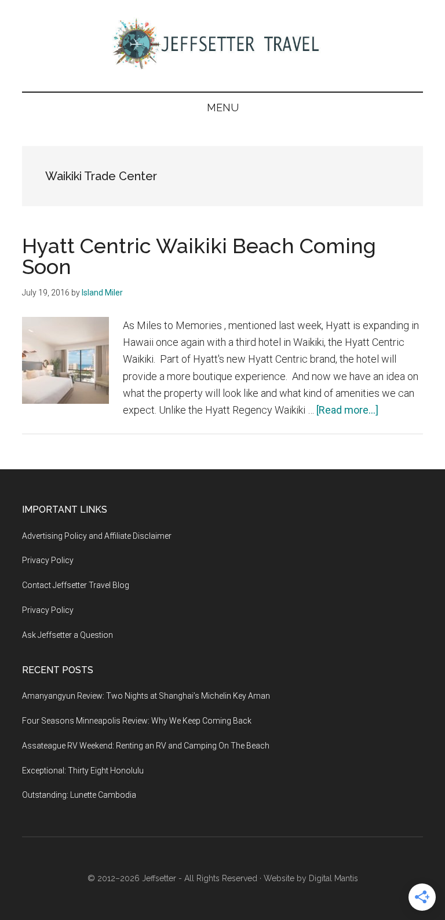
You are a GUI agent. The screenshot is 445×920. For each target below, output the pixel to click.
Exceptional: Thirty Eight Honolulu (83, 770)
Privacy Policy (48, 560)
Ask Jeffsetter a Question (67, 635)
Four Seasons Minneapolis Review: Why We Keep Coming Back (136, 720)
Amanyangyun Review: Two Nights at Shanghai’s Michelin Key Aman (146, 695)
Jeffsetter (159, 878)
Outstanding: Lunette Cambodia (79, 794)
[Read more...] (347, 410)
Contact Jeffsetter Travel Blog (75, 585)
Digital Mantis (333, 878)
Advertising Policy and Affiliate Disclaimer (97, 536)
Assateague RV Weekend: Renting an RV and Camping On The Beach (145, 745)
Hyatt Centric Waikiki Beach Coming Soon (199, 256)
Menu (223, 107)
